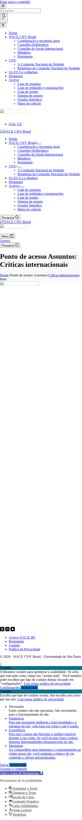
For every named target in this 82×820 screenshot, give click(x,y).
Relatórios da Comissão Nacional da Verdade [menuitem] (49, 68)
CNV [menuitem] (12, 60)
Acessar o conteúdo (13, 769)
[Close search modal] (3, 6)
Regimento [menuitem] (25, 56)
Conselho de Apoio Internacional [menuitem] (40, 48)
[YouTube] (12, 630)
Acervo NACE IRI (22, 637)
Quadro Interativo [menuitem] (29, 99)
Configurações (10, 687)
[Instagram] (7, 630)
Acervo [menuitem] (14, 80)
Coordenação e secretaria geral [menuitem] (38, 41)
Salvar (4, 765)
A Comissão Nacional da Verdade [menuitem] (40, 64)
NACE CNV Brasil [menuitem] (22, 37)
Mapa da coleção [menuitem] (29, 103)
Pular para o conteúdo (15, 2)
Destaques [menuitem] (16, 76)
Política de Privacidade (24, 649)
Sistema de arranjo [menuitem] (30, 95)
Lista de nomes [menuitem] (27, 92)
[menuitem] (15, 124)
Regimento (16, 641)
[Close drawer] (3, 25)
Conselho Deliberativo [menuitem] (33, 45)
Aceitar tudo (29, 687)
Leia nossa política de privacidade (47, 683)
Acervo (5, 240)
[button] (21, 773)
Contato (14, 645)
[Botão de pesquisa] (4, 18)
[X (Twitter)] (2, 630)
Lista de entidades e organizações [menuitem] (40, 88)
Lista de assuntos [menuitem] (29, 84)
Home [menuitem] (13, 33)
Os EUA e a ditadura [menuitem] (23, 72)
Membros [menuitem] (24, 52)
